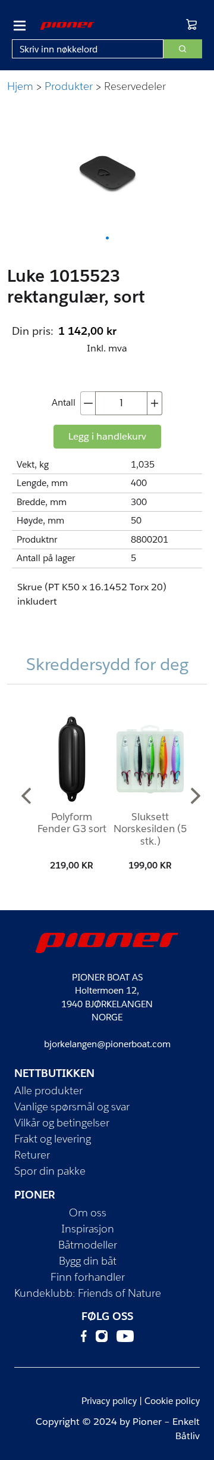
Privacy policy (109, 1400)
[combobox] (87, 49)
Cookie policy (172, 1400)
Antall (63, 402)
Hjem (20, 86)
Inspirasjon (87, 1228)
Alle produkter (48, 1090)
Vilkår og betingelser (61, 1122)
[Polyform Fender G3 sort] (71, 759)
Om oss (87, 1212)
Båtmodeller (87, 1245)
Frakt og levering (52, 1138)
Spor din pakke (50, 1171)
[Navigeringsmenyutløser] (19, 25)
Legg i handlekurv (107, 436)
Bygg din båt (88, 1261)
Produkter (69, 86)
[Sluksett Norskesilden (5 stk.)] (150, 759)
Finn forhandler (88, 1277)
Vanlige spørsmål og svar (72, 1106)
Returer (32, 1155)
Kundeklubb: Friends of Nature (87, 1293)
